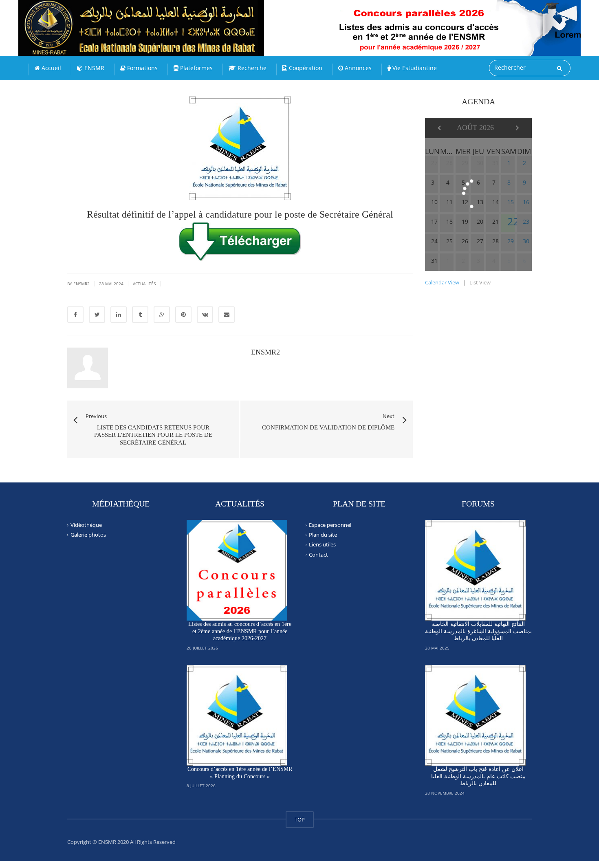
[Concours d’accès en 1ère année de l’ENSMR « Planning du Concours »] (237, 715)
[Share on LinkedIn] (118, 314)
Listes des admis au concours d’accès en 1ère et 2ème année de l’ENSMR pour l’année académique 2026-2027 (239, 631)
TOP (300, 819)
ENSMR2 (265, 352)
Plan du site (323, 534)
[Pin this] (183, 314)
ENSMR (93, 68)
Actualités (144, 283)
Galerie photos (88, 534)
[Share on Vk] (205, 314)
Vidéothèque (86, 524)
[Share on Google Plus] (162, 314)
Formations (142, 68)
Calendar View (442, 282)
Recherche (251, 68)
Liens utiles (322, 544)
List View (480, 282)
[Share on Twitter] (97, 314)
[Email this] (226, 314)
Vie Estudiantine (414, 68)
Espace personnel (330, 524)
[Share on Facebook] (75, 314)
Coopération (304, 68)
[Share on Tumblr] (140, 314)
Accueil (50, 68)
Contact (318, 554)
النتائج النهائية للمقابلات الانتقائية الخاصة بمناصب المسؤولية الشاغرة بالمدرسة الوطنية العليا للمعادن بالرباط (478, 631)
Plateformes (195, 68)
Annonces (357, 68)
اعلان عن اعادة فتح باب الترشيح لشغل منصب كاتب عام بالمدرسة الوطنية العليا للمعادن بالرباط (478, 776)
